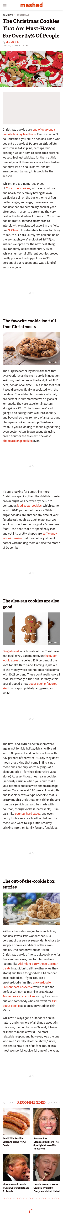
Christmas (23, 15)
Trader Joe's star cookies (19, 996)
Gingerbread (11, 651)
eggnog (20, 813)
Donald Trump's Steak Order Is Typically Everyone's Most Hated (46, 1188)
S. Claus (13, 230)
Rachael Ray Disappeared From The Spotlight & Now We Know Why (46, 1143)
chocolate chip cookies (18, 441)
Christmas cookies (18, 188)
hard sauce (33, 813)
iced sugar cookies (29, 505)
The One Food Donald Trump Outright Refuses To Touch (16, 1188)
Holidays (8, 15)
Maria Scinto (13, 42)
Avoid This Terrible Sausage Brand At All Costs (14, 1142)
